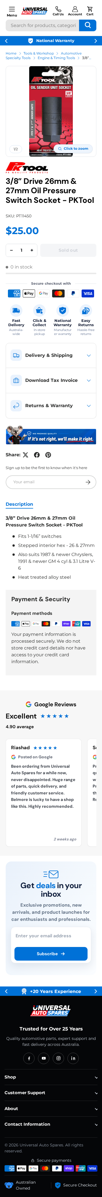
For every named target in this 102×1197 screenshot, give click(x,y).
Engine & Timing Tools (56, 58)
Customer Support (25, 1092)
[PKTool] (27, 167)
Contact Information (27, 1124)
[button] (90, 11)
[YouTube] (43, 1058)
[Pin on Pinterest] (48, 455)
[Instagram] (58, 1058)
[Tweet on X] (25, 455)
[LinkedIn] (73, 1058)
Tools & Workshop (39, 53)
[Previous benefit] (6, 40)
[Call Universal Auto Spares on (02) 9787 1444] (58, 11)
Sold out (68, 250)
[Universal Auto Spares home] (51, 1011)
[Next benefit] (96, 40)
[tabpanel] (51, 548)
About (11, 1108)
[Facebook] (29, 1058)
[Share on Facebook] (36, 455)
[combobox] (51, 25)
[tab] (19, 504)
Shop (10, 1077)
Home (11, 53)
